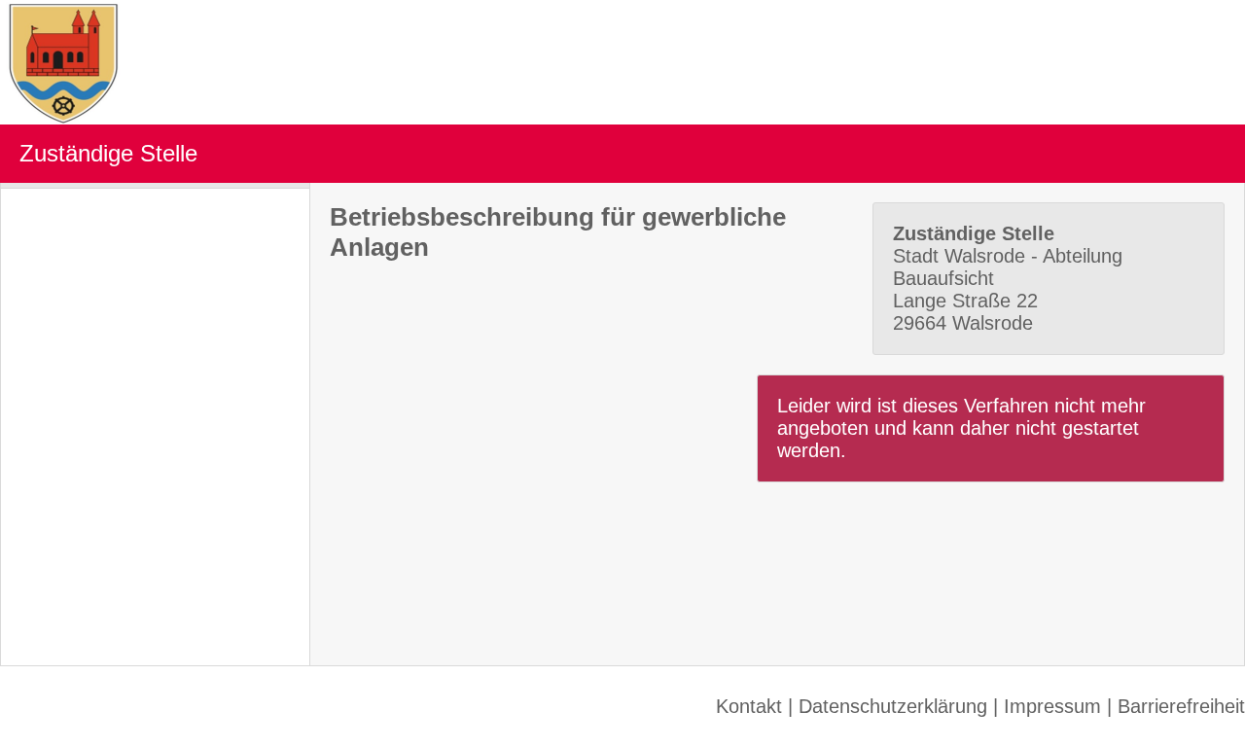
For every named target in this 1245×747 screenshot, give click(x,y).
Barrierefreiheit (1181, 706)
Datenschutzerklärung (893, 706)
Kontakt (749, 706)
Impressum (1052, 706)
